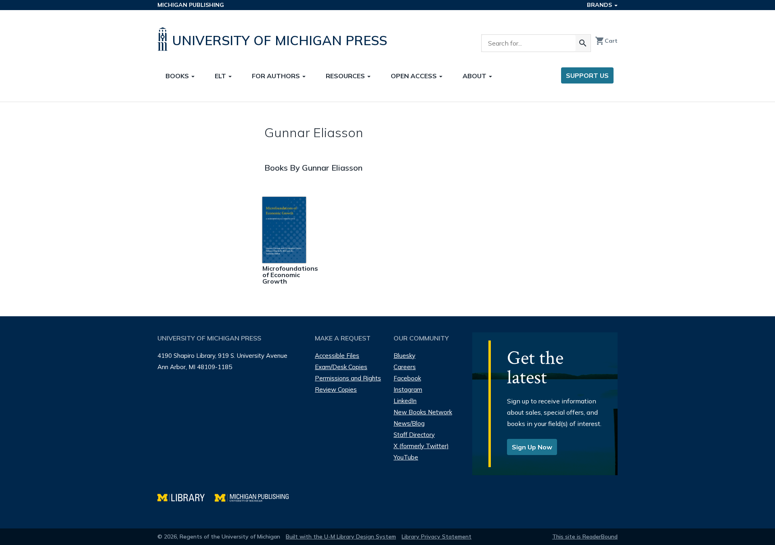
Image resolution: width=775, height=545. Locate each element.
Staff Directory (414, 435)
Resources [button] (346, 76)
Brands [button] (600, 4)
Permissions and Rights (348, 378)
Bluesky (404, 355)
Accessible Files (337, 355)
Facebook (407, 378)
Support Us (587, 75)
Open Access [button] (414, 76)
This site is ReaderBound (585, 536)
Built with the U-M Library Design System (341, 536)
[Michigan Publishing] (256, 497)
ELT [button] (221, 76)
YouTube (406, 457)
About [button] (475, 76)
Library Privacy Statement (436, 536)
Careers (405, 367)
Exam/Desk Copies (341, 367)
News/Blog (409, 423)
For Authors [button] (277, 76)
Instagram (408, 389)
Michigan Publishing (190, 4)
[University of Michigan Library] (186, 497)
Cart (606, 41)
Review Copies (336, 389)
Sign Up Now (532, 447)
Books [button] (178, 76)
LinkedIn (405, 401)
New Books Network (423, 412)
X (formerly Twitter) (421, 446)
